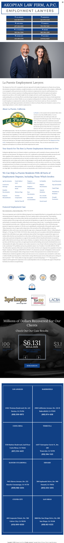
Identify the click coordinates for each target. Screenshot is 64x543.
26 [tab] (4, 360)
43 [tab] (43, 360)
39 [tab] (34, 360)
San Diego (46, 36)
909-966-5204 (19, 32)
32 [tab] (18, 360)
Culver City (19, 36)
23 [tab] (55, 357)
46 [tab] (51, 360)
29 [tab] (11, 360)
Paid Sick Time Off (19, 201)
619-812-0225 (45, 38)
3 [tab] (8, 357)
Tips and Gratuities (56, 184)
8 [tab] (20, 357)
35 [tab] (25, 360)
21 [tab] (51, 357)
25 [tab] (60, 357)
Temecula (46, 23)
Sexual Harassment (56, 181)
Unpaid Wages (55, 188)
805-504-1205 (45, 32)
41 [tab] (39, 360)
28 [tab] (8, 360)
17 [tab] (41, 357)
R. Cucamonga (20, 29)
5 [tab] (13, 357)
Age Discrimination (7, 181)
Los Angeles (19, 17)
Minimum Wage (18, 192)
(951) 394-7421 (47, 454)
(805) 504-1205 (47, 488)
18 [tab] (43, 357)
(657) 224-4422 (18, 451)
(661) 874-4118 (47, 414)
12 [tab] (29, 357)
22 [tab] (53, 357)
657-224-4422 (19, 26)
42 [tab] (41, 360)
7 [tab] (18, 357)
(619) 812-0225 (47, 524)
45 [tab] (48, 360)
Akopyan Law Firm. (20, 542)
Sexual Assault (43, 201)
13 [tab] (32, 357)
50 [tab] (60, 360)
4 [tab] (11, 357)
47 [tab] (53, 360)
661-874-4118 (45, 20)
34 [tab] (22, 360)
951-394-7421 (45, 26)
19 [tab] (46, 357)
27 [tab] (6, 360)
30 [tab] (13, 360)
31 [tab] (15, 360)
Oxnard (46, 29)
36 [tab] (27, 360)
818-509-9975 (19, 20)
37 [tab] (29, 360)
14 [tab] (34, 357)
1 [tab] (4, 357)
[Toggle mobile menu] (63, 2)
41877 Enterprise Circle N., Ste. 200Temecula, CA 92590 (47, 448)
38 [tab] (32, 360)
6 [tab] (15, 357)
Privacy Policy (45, 542)
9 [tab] (22, 357)
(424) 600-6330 (17, 524)
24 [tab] (58, 357)
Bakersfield (45, 17)
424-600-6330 (19, 38)
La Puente (36, 113)
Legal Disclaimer (53, 542)
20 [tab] (48, 357)
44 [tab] (46, 360)
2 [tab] (6, 357)
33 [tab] (20, 360)
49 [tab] (58, 360)
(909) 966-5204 (17, 488)
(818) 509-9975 (18, 414)
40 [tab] (36, 360)
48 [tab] (55, 360)
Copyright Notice (37, 542)
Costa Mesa (19, 23)
